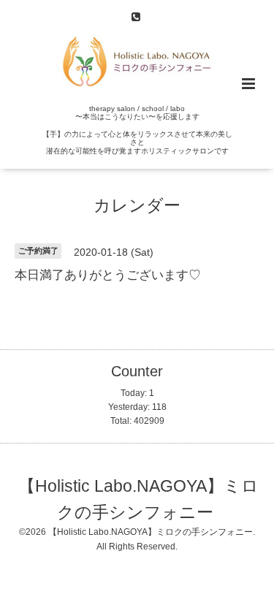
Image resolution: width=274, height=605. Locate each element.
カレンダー (137, 206)
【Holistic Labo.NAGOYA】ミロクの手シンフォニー (138, 498)
